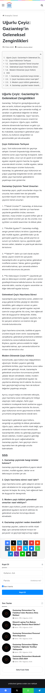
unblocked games (15, 684)
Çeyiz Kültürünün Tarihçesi (20, 60)
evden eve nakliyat (29, 684)
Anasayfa (8, 16)
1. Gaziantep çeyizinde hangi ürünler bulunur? (25, 76)
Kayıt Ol (22, 592)
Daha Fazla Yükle (22, 670)
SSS (8, 73)
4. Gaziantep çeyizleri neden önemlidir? (25, 85)
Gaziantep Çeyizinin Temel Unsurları (24, 64)
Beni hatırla (8, 586)
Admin (16, 618)
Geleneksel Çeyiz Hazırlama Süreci (24, 67)
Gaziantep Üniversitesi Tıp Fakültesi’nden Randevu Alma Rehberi (25, 612)
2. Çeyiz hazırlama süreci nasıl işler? (24, 79)
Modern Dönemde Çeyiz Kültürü (23, 70)
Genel (15, 16)
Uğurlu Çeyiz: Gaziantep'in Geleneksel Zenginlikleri (23, 57)
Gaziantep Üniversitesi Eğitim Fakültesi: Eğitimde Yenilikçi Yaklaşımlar (25, 646)
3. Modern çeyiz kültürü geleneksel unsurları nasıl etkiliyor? (25, 82)
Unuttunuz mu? (35, 581)
